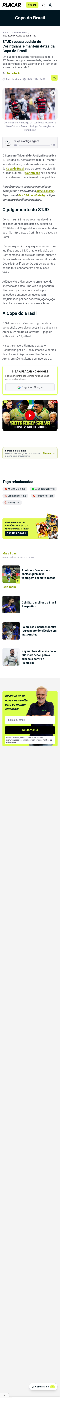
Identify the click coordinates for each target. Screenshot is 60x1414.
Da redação (13, 73)
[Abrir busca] (43, 5)
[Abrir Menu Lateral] (56, 5)
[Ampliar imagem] (30, 104)
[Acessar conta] (50, 5)
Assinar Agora (16, 533)
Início (5, 33)
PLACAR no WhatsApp (32, 195)
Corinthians (32, 173)
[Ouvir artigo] (8, 143)
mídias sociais (45, 191)
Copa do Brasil (19, 33)
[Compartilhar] (54, 78)
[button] (30, 415)
